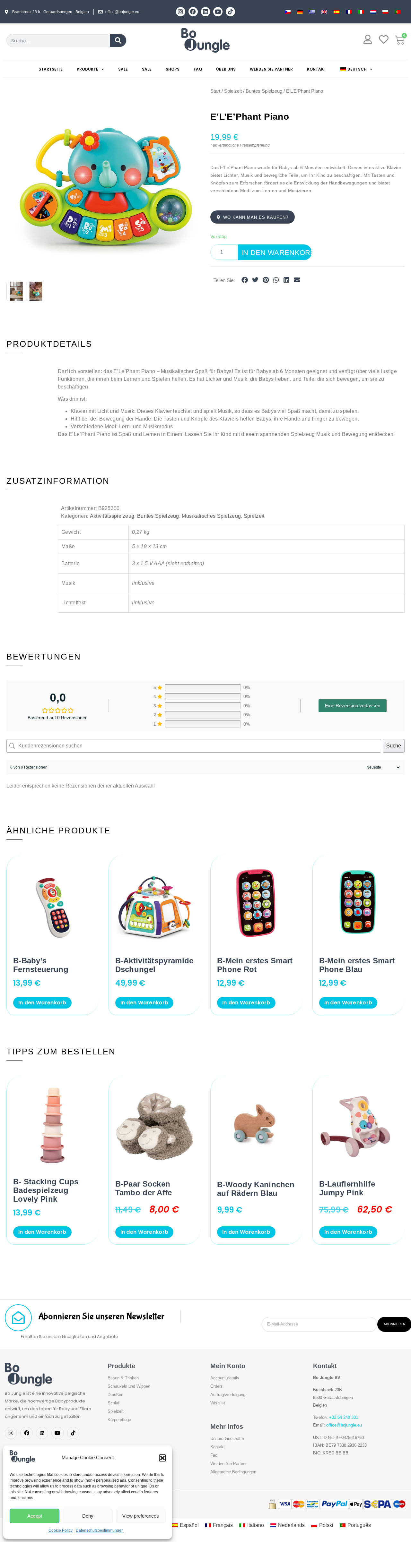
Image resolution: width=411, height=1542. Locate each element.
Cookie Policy (60, 1530)
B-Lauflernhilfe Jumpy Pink (347, 1188)
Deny (87, 1516)
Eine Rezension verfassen (352, 705)
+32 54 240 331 (343, 1417)
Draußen (115, 1394)
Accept (34, 1516)
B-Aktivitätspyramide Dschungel (154, 965)
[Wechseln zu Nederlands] (373, 11)
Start (215, 91)
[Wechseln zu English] (324, 11)
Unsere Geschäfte (227, 1438)
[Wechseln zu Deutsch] (300, 11)
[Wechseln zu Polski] (385, 11)
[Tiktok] (230, 11)
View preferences (140, 1516)
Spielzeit (233, 91)
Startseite (51, 69)
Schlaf (113, 1403)
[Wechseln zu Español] (336, 11)
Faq (198, 69)
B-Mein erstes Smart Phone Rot (255, 965)
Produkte (87, 69)
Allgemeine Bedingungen (233, 1472)
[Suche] (118, 40)
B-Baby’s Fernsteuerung (40, 965)
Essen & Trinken (123, 1378)
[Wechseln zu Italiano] (361, 11)
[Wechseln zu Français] (349, 11)
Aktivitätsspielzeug (112, 516)
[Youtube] (218, 11)
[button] (162, 1458)
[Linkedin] (205, 11)
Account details (224, 1378)
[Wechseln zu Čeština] (288, 11)
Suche (393, 745)
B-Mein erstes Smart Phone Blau (357, 965)
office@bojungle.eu (344, 1425)
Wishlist (217, 1403)
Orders (216, 1386)
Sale (123, 69)
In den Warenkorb (276, 253)
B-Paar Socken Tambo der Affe (143, 1188)
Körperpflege (119, 1419)
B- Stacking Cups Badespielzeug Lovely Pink (46, 1190)
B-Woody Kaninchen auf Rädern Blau (255, 1188)
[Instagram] (180, 11)
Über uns (226, 69)
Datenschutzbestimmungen (100, 1530)
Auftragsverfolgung (227, 1394)
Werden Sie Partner (271, 69)
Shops (172, 69)
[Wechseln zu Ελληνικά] (312, 11)
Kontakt (316, 69)
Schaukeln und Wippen (129, 1386)
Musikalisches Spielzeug (211, 516)
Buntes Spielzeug (264, 91)
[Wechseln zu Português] (397, 11)
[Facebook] (193, 11)
